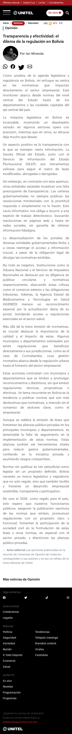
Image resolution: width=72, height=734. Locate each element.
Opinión (11, 28)
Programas (10, 698)
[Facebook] (13, 66)
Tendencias (42, 632)
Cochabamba (56, 3)
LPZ (46, 23)
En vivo (54, 12)
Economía (9, 661)
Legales (8, 618)
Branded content (45, 643)
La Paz (42, 3)
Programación (12, 692)
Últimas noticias (11, 3)
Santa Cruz (29, 3)
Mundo (7, 649)
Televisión (33, 23)
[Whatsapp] (5, 66)
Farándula (41, 655)
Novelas (8, 686)
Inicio (6, 23)
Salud (6, 667)
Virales (39, 649)
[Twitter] (21, 67)
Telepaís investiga (46, 637)
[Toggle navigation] (6, 13)
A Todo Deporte (12, 655)
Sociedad (9, 643)
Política (7, 632)
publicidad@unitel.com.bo (20, 722)
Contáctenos (11, 612)
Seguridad (9, 637)
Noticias (18, 23)
